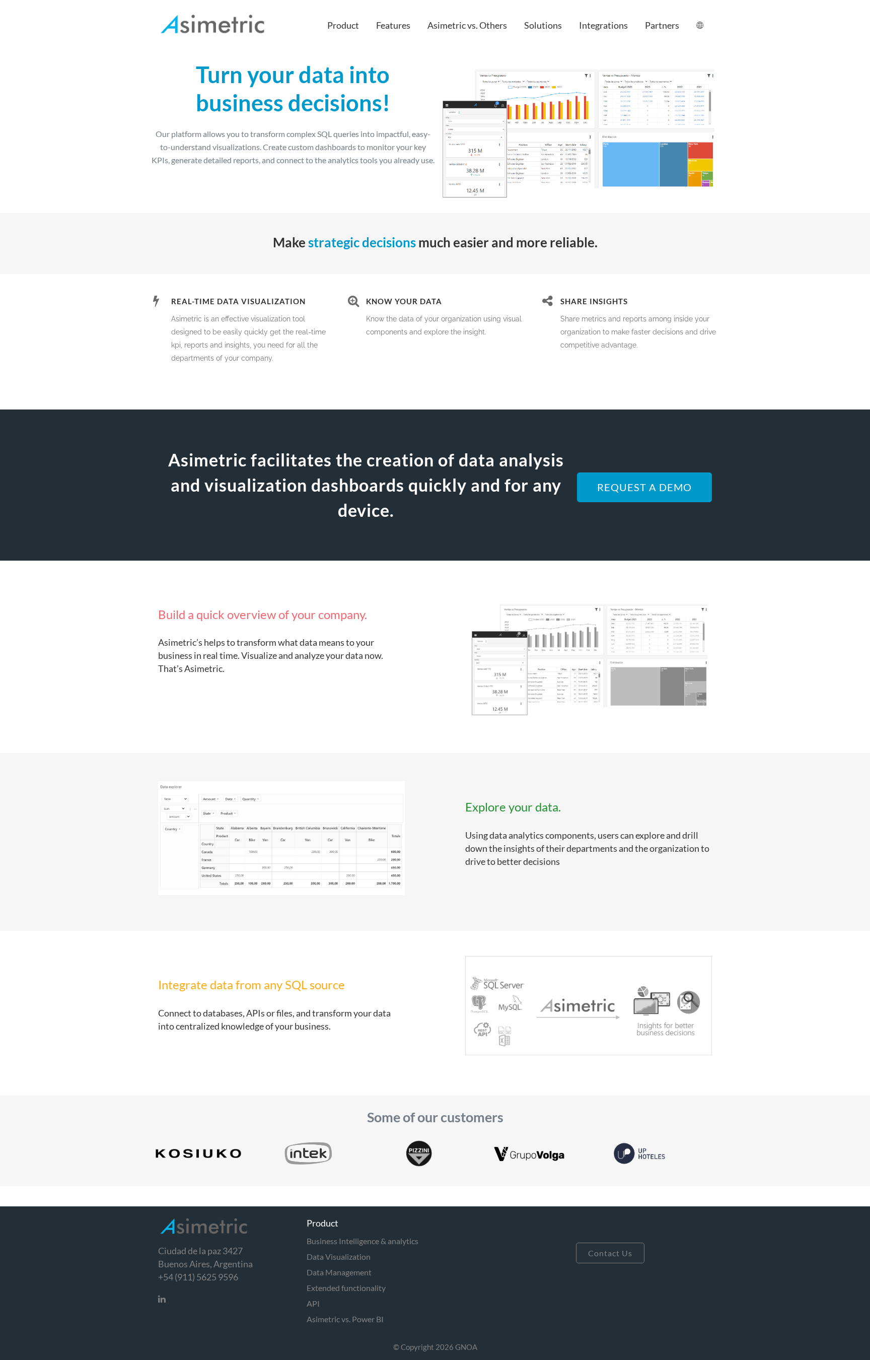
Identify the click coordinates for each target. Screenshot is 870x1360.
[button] (343, 25)
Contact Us (610, 1253)
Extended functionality (346, 1288)
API (313, 1303)
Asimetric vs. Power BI (345, 1319)
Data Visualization (339, 1256)
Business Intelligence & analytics (362, 1241)
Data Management (339, 1272)
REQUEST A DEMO (644, 487)
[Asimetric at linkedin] (166, 1297)
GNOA (466, 1346)
